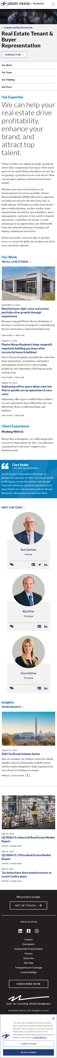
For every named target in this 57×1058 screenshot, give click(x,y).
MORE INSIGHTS (11, 706)
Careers (28, 939)
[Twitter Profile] (40, 564)
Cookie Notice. (40, 1037)
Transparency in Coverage (28, 967)
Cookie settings (28, 972)
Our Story (7, 87)
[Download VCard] (33, 564)
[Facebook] (28, 931)
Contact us (13, 54)
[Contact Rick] (11, 626)
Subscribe (28, 958)
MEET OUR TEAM (12, 507)
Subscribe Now (29, 983)
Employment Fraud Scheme (28, 948)
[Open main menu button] (53, 4)
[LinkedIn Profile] (46, 564)
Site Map (28, 962)
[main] (28, 529)
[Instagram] (37, 931)
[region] (28, 1036)
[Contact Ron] (11, 564)
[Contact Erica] (11, 688)
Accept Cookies (28, 1052)
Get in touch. (26, 905)
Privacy (29, 953)
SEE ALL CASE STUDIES (15, 261)
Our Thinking (8, 79)
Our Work (7, 65)
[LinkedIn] (20, 931)
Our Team (7, 72)
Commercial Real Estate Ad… (19, 27)
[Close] (53, 1018)
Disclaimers (28, 944)
